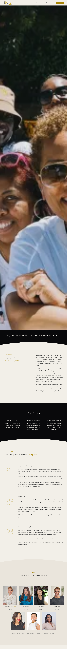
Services (52, 2)
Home (38, 2)
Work (42, 2)
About (47, 2)
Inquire (60, 2)
